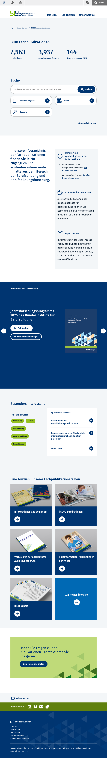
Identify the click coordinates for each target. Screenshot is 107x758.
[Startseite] (12, 28)
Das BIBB (52, 14)
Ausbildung (17, 421)
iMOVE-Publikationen (71, 511)
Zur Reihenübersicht (76, 594)
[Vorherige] (3, 330)
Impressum (15, 729)
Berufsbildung (18, 444)
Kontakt (13, 726)
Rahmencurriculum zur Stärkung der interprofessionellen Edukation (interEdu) (68, 436)
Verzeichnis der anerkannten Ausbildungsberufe (30, 558)
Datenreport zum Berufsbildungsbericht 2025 (64, 422)
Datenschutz (15, 732)
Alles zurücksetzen (87, 123)
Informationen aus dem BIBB (30, 511)
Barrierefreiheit (17, 735)
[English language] (4, 2)
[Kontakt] (87, 2)
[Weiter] (103, 330)
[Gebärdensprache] (12, 2)
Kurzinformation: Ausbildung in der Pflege (76, 558)
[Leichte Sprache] (20, 2)
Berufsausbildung (20, 436)
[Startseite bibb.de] (27, 13)
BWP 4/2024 (56, 448)
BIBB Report (21, 605)
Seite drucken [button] (22, 698)
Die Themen (68, 14)
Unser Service (87, 14)
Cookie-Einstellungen (19, 738)
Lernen (30, 421)
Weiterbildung (18, 429)
